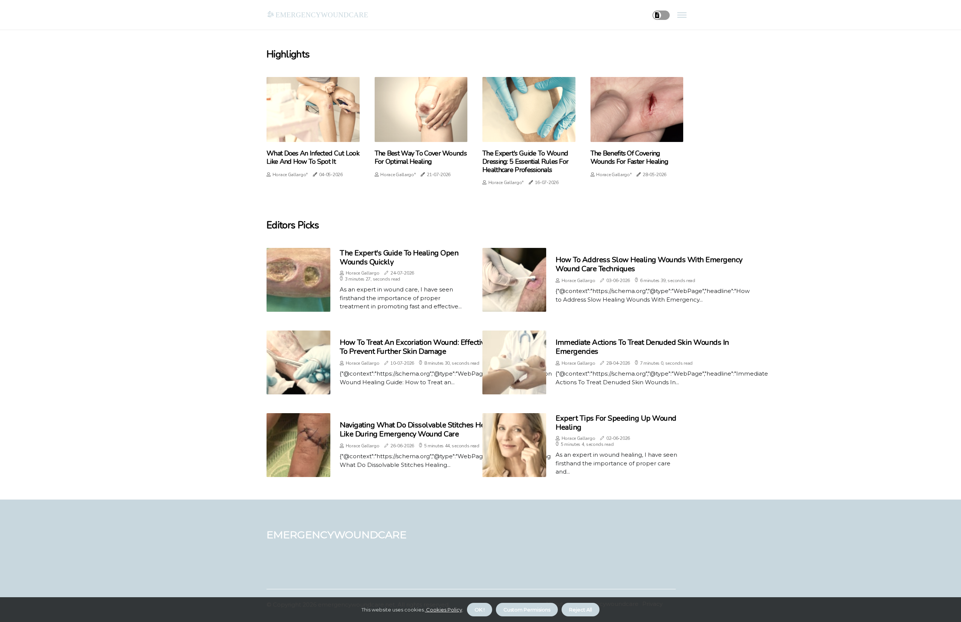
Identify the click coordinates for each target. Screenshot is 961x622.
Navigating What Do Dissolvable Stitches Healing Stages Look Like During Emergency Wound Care (441, 429)
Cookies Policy (443, 610)
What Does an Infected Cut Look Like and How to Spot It (313, 157)
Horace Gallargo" (290, 175)
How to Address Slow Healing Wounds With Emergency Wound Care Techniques (649, 264)
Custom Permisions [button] (526, 610)
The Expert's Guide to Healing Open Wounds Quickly (399, 257)
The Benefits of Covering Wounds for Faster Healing (629, 157)
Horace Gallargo (363, 273)
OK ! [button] (479, 610)
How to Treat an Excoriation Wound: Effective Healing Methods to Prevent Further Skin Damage (443, 346)
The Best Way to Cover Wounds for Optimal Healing (421, 157)
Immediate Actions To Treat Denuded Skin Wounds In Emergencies (642, 346)
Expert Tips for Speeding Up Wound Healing (616, 422)
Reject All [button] (580, 610)
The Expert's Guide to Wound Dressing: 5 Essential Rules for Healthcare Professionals (525, 161)
